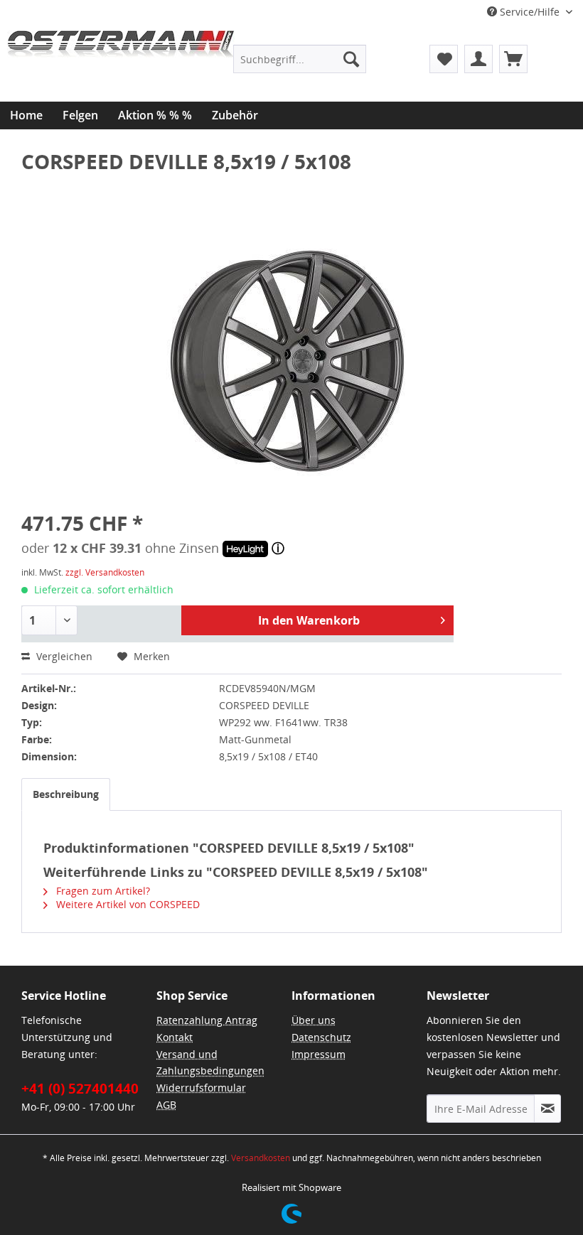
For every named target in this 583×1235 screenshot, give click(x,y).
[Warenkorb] (513, 59)
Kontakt (174, 1037)
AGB (166, 1104)
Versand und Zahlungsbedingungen (210, 1062)
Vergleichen (62, 656)
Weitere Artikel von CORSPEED (126, 904)
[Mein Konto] (478, 59)
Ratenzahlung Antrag (206, 1020)
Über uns (314, 1020)
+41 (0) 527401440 (80, 1088)
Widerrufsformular (201, 1087)
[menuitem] (299, 59)
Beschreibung (66, 794)
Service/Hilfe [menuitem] (529, 11)
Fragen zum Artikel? (101, 890)
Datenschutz (321, 1037)
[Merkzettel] (443, 59)
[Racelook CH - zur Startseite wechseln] (121, 66)
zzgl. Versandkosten (104, 572)
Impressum (319, 1054)
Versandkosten (260, 1158)
